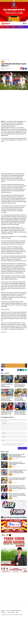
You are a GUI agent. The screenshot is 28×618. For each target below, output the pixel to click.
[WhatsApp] (26, 370)
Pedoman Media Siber (16, 610)
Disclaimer (3, 612)
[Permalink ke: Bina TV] (2, 69)
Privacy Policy (11, 612)
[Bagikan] (26, 69)
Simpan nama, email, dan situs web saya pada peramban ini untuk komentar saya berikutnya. (13, 444)
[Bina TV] (5, 23)
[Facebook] (18, 370)
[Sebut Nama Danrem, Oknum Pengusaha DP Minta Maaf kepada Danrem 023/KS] (21, 379)
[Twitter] (21, 370)
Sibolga (2, 61)
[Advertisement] (14, 44)
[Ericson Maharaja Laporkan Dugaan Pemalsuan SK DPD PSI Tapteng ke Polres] (21, 393)
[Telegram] (23, 370)
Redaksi (3, 610)
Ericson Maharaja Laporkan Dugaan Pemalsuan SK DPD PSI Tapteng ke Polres (20, 399)
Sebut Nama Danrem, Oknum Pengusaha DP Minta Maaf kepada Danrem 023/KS (20, 385)
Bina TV (5, 68)
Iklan (8, 610)
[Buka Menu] (24, 23)
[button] (26, 23)
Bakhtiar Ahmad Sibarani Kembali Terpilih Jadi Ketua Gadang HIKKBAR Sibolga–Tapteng (20, 413)
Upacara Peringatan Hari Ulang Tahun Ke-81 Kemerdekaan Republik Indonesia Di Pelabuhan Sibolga (7, 399)
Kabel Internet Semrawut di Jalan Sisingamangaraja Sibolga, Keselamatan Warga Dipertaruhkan (7, 385)
